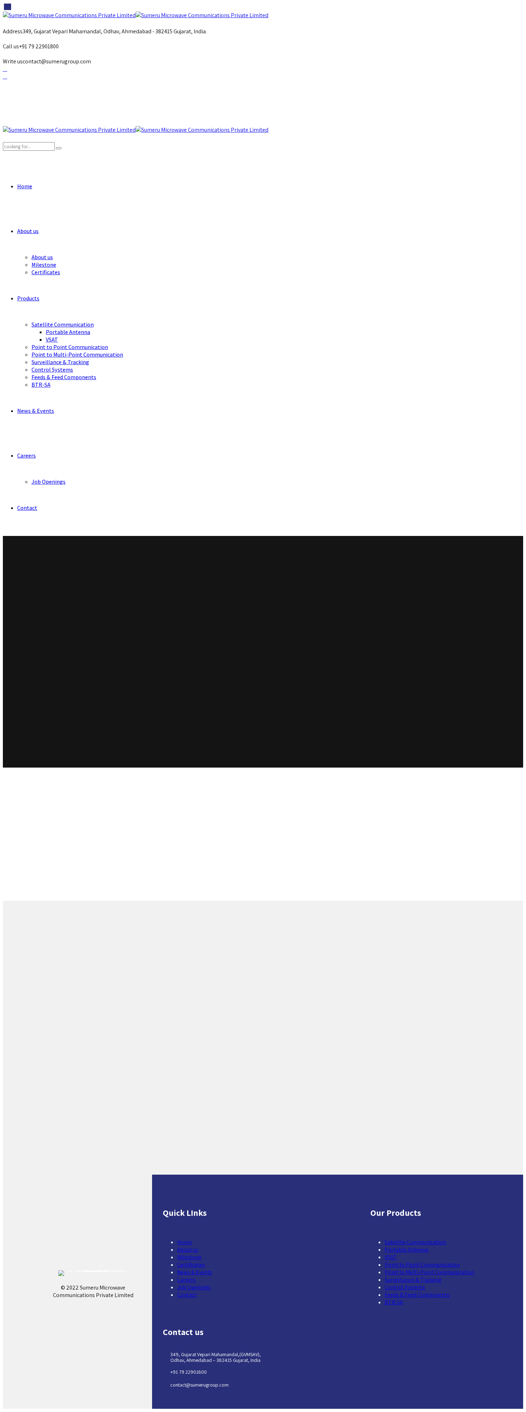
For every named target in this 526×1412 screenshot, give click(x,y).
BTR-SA (40, 384)
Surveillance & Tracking (60, 362)
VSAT (52, 339)
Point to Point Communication (69, 347)
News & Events (35, 411)
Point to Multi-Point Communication (77, 354)
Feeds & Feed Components (63, 377)
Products (28, 298)
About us (28, 231)
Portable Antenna (68, 332)
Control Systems (52, 369)
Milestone (43, 265)
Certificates (45, 272)
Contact (27, 508)
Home (24, 186)
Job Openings (48, 481)
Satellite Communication (62, 324)
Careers (26, 455)
